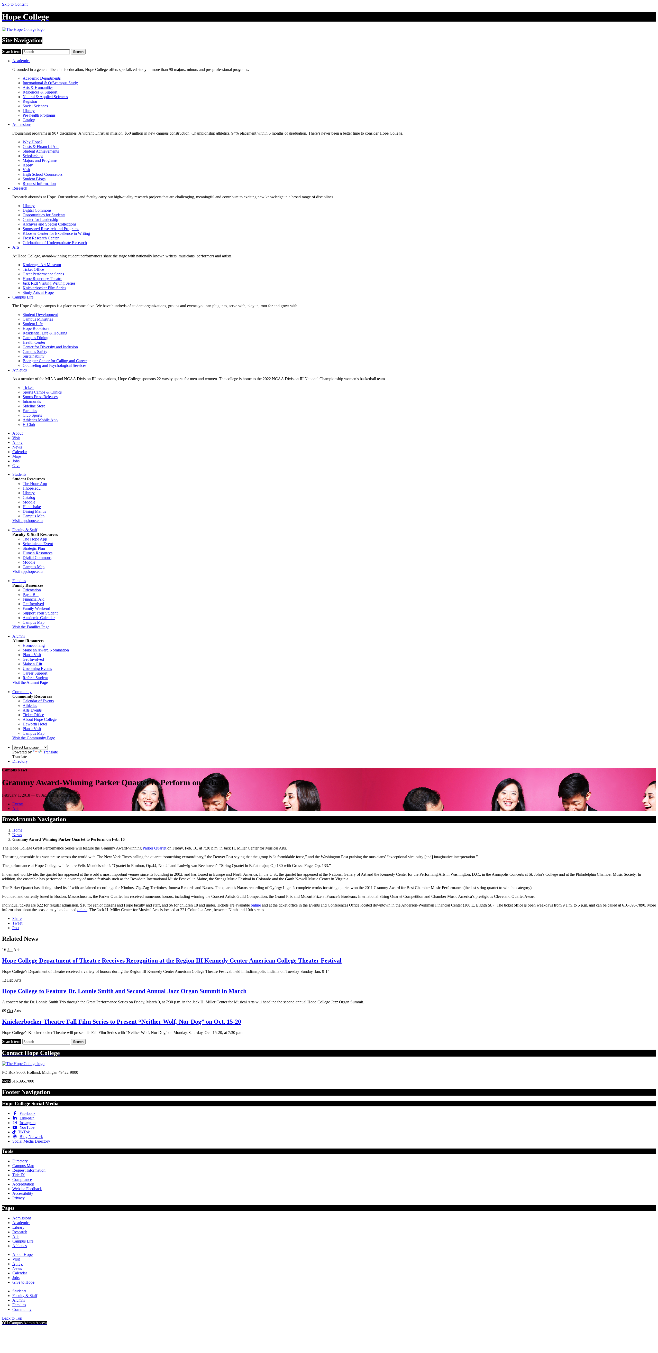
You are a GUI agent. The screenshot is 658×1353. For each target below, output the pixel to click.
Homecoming (34, 645)
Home (17, 830)
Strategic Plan (34, 548)
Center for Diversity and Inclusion (50, 347)
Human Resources (37, 553)
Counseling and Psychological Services (54, 365)
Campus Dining (35, 337)
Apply (28, 165)
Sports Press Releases (40, 397)
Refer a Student (35, 678)
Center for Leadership (40, 219)
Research (19, 188)
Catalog (29, 120)
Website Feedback (27, 1189)
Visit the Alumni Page (30, 682)
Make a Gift (32, 664)
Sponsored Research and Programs (51, 229)
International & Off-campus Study (50, 83)
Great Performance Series (43, 274)
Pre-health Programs (39, 115)
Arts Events (32, 710)
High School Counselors (42, 174)
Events (17, 804)
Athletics (19, 370)
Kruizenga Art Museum (42, 265)
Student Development (40, 314)
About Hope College (40, 719)
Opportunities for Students (44, 215)
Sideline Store (34, 406)
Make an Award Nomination (46, 650)
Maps (16, 456)
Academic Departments (42, 78)
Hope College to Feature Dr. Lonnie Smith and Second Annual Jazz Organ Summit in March (124, 991)
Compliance (22, 1179)
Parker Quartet (154, 848)
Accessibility (22, 1193)
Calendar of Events (38, 701)
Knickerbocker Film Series (44, 288)
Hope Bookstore (36, 328)
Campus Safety (35, 351)
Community (22, 691)
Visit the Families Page (30, 627)
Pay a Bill (31, 594)
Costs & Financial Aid (41, 146)
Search (78, 52)
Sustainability (33, 356)
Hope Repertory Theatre (42, 278)
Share (17, 918)
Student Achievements (41, 151)
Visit (26, 169)
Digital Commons (37, 210)
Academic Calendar (39, 617)
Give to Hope (23, 1282)
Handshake (32, 507)
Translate (50, 752)
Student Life (33, 324)
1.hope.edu (32, 488)
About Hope (22, 1254)
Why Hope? (32, 142)
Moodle (29, 502)
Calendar (19, 452)
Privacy (18, 1198)
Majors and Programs (40, 160)
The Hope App (35, 483)
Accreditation (23, 1184)
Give (16, 465)
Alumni (18, 636)
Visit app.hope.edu (27, 520)
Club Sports (32, 415)
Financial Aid (33, 599)
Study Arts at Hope (38, 292)
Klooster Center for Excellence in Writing (56, 233)
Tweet (17, 923)
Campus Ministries (38, 319)
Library (29, 110)
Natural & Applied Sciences (45, 97)
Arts (15, 247)
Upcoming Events (37, 668)
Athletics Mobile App (40, 420)
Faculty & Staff (24, 530)
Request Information (39, 183)
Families (19, 580)
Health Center (34, 342)
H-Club (29, 424)
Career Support (35, 673)
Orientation (32, 590)
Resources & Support (40, 92)
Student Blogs (34, 179)
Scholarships (33, 156)
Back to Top (12, 1318)
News (17, 447)
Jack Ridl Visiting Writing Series (49, 283)
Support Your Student (40, 613)
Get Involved (33, 604)
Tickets (28, 387)
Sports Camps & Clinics (42, 392)
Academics (21, 61)
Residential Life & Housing (45, 333)
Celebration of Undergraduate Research (55, 242)
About (17, 433)
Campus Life (22, 297)
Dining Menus (34, 511)
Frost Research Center (41, 238)
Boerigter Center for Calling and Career (55, 361)
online (256, 905)
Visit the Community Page (33, 738)
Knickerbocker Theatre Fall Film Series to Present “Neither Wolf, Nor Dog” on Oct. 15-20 (121, 1021)
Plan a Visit (32, 654)
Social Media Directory (31, 1141)
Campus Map (33, 516)
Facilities (30, 410)
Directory (20, 761)
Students (19, 474)
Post (15, 928)
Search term (11, 51)
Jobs (16, 461)
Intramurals (32, 401)
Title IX (18, 1175)
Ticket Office (33, 269)
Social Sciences (35, 106)
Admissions (21, 124)
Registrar (30, 101)
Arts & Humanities (38, 87)
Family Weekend (36, 608)
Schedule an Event (38, 544)
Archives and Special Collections (49, 224)
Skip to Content (15, 4)
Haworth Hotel (35, 724)
